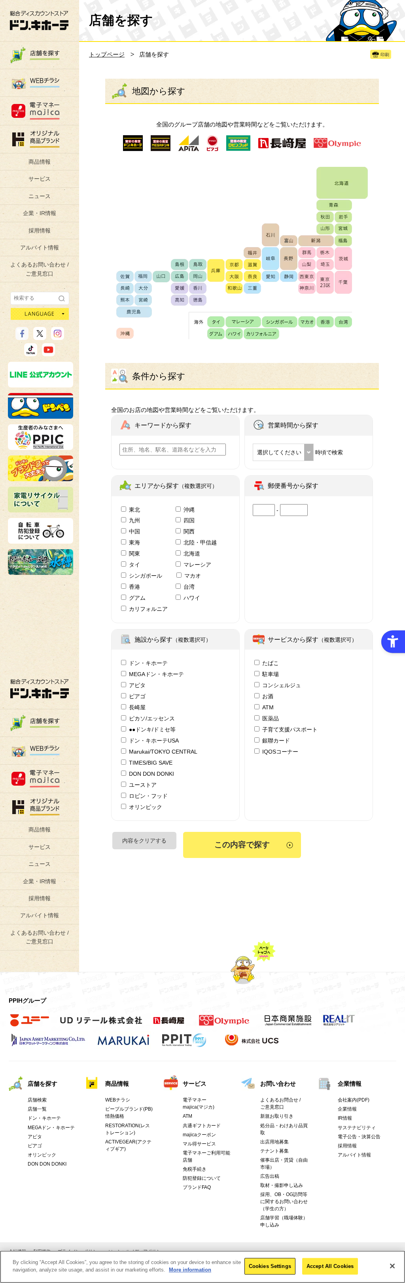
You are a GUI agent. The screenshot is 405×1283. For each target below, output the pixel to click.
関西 (189, 531)
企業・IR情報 (39, 213)
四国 (189, 520)
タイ (134, 564)
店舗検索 (37, 1100)
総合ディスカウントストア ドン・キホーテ (39, 688)
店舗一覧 (37, 1109)
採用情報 (39, 230)
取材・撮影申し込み (281, 1185)
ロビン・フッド (148, 796)
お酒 (267, 696)
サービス (39, 179)
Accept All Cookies (330, 1266)
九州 (134, 520)
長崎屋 (137, 707)
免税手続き (194, 1169)
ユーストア (143, 785)
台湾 (189, 587)
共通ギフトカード (202, 1125)
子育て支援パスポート (290, 729)
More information (190, 1270)
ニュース (39, 196)
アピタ (137, 685)
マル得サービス (199, 1144)
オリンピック (145, 807)
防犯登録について (202, 1178)
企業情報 (349, 1083)
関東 (134, 553)
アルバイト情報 (39, 247)
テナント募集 (274, 1151)
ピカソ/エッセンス (152, 718)
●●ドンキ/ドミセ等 (152, 729)
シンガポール (145, 576)
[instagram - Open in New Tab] (57, 336)
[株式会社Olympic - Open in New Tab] (224, 1025)
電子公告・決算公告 (359, 1136)
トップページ (107, 54)
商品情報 (39, 162)
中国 (134, 531)
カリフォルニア (148, 609)
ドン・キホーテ (148, 663)
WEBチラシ (117, 1100)
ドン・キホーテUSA (154, 740)
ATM (268, 707)
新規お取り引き (276, 1116)
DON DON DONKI (151, 774)
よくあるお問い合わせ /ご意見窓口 (39, 268)
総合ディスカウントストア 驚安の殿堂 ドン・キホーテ (39, 20)
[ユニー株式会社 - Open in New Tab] (30, 1025)
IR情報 (345, 1118)
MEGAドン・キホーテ (156, 674)
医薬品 (270, 718)
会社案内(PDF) (353, 1100)
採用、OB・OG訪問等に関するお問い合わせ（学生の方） (284, 1201)
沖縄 (189, 509)
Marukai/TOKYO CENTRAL (163, 751)
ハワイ (192, 598)
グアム (137, 598)
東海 (134, 542)
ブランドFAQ (197, 1187)
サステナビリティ (357, 1127)
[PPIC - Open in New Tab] (40, 446)
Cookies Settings (270, 1266)
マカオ (192, 576)
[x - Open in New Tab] (39, 336)
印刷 (384, 54)
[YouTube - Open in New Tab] (48, 353)
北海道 (192, 553)
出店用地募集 (274, 1142)
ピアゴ (137, 696)
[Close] (392, 1266)
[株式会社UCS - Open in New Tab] (252, 1044)
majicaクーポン (199, 1135)
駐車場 (270, 674)
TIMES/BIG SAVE (150, 763)
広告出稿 (269, 1176)
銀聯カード (276, 740)
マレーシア (197, 564)
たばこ (270, 663)
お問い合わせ (278, 1083)
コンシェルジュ (281, 685)
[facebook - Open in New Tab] (22, 336)
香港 (134, 587)
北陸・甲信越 (200, 542)
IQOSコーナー (280, 751)
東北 (134, 509)
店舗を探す (42, 1083)
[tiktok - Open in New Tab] (30, 353)
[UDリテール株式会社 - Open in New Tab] (101, 1025)
